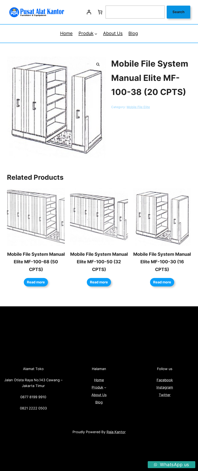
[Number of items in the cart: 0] (100, 12)
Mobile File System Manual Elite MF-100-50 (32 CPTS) (99, 262)
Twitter (165, 395)
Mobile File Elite (138, 107)
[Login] (88, 12)
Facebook (165, 380)
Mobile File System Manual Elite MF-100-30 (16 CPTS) (162, 262)
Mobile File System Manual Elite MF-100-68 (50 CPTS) (36, 262)
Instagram (164, 387)
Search (178, 12)
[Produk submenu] (96, 33)
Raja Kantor (116, 432)
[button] (98, 64)
